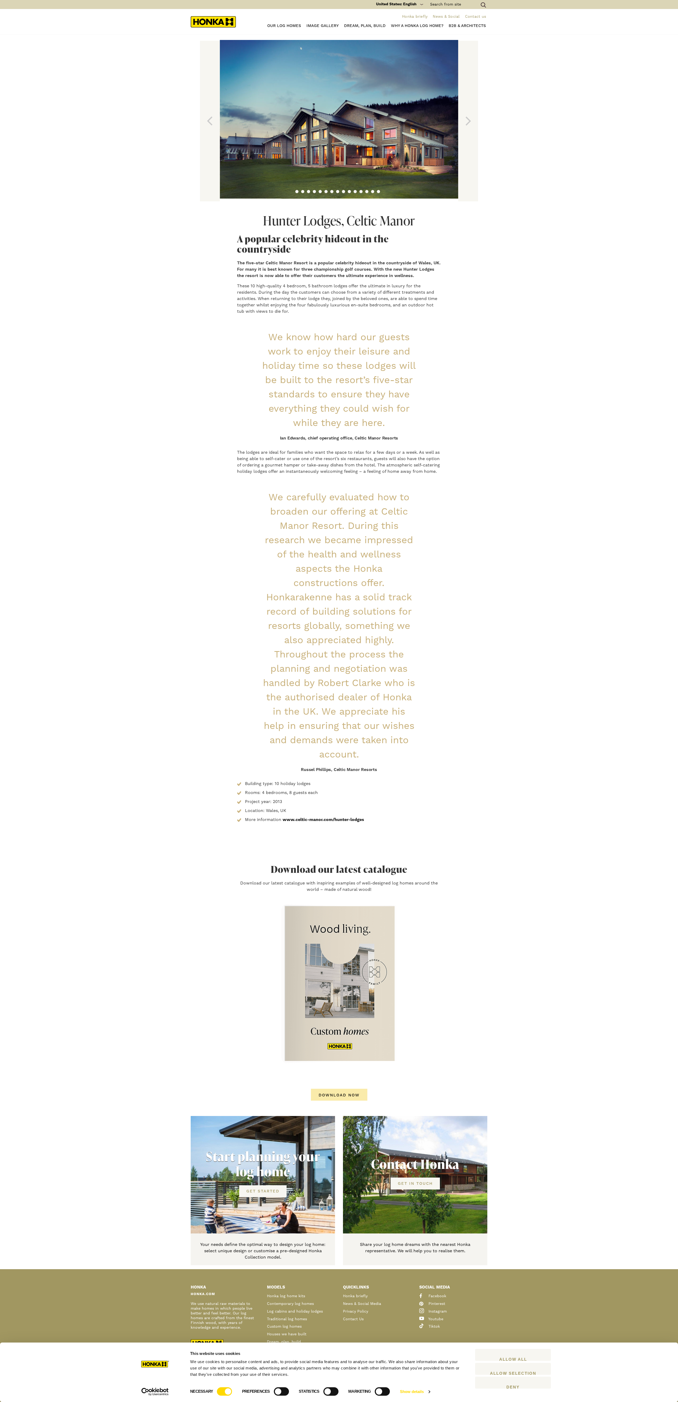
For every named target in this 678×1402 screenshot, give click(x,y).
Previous (210, 121)
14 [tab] (372, 191)
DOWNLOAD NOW (339, 1095)
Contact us (475, 16)
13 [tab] (366, 191)
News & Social (446, 16)
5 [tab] (320, 191)
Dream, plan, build (365, 25)
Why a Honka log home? (417, 25)
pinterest (436, 1303)
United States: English (396, 4)
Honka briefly (414, 16)
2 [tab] (302, 191)
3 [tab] (308, 191)
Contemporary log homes (290, 1303)
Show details (412, 1391)
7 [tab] (331, 191)
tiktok (433, 1326)
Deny (513, 1387)
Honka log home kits (286, 1296)
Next (468, 121)
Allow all (513, 1359)
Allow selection (513, 1373)
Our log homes (284, 25)
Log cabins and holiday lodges (295, 1311)
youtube (435, 1319)
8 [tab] (337, 191)
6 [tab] (326, 191)
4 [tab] (314, 191)
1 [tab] (296, 191)
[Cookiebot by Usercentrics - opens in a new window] (155, 1392)
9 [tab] (343, 191)
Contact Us (353, 1319)
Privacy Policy (355, 1311)
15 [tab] (378, 191)
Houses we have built (286, 1334)
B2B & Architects (467, 25)
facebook (436, 1296)
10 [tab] (349, 191)
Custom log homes (284, 1326)
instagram (437, 1311)
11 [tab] (355, 191)
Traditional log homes (287, 1319)
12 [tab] (361, 191)
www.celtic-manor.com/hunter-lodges (323, 819)
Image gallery (322, 25)
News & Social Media (362, 1303)
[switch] (281, 1391)
